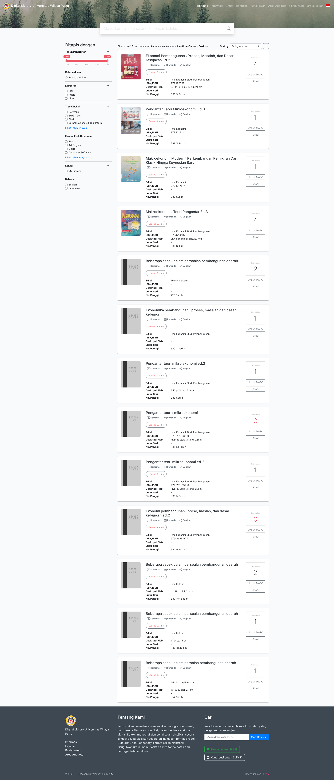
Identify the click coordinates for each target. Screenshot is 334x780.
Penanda (171, 65)
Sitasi (255, 81)
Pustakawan (257, 5)
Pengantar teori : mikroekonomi (172, 413)
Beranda (202, 5)
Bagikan (186, 65)
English (73, 184)
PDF (71, 91)
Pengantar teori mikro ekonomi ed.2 (175, 363)
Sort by (224, 46)
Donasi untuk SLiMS (224, 749)
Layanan (70, 746)
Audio (72, 94)
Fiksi (71, 119)
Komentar (155, 65)
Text (71, 141)
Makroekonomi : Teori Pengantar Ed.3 (177, 212)
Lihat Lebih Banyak (76, 127)
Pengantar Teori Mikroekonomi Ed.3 (175, 109)
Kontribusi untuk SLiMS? (226, 757)
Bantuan (241, 5)
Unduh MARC (255, 74)
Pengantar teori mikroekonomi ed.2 (175, 462)
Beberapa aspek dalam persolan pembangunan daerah (191, 663)
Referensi (74, 111)
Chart (72, 148)
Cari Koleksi (259, 737)
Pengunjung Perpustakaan (306, 5)
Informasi (217, 5)
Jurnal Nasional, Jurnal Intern (85, 122)
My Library (75, 170)
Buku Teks (75, 115)
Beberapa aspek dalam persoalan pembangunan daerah (192, 261)
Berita (229, 5)
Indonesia (74, 188)
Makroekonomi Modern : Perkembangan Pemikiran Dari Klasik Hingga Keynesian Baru (191, 160)
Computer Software (80, 152)
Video (72, 98)
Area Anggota (277, 5)
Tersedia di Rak (77, 77)
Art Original (75, 145)
